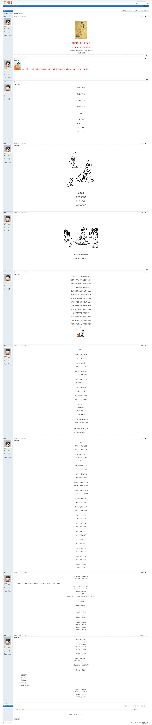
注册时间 (5, 35)
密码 (136, 3)
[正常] (144, 16)
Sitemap (140, 722)
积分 (4, 32)
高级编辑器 (135, 709)
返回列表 (123, 10)
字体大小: (142, 16)
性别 (4, 75)
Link (19, 709)
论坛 (5, 5)
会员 (13, 5)
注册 (82, 714)
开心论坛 (131, 722)
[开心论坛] (8, 4)
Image (17, 709)
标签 (9, 5)
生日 (4, 29)
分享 (80, 52)
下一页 (146, 10)
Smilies (23, 709)
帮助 (21, 5)
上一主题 (6, 703)
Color (16, 709)
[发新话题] (5, 11)
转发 (84, 52)
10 (146, 635)
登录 (79, 714)
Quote (20, 709)
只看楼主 (25, 16)
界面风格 (146, 723)
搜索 (17, 5)
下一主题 (9, 703)
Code (22, 709)
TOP (147, 55)
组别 (4, 28)
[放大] (145, 16)
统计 (137, 722)
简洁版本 (143, 723)
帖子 (4, 31)
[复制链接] (21, 13)
